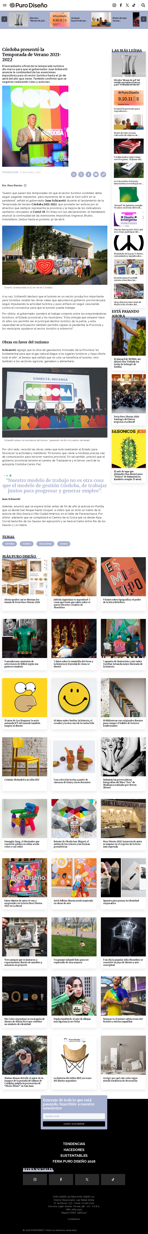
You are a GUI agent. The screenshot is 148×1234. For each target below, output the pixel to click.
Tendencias (60, 3)
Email (96, 174)
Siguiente (144, 19)
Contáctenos (74, 1219)
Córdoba (9, 544)
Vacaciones (45, 544)
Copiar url (103, 174)
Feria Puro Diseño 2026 (78, 7)
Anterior (4, 19)
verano (63, 544)
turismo (27, 544)
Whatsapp (74, 174)
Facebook (121, 5)
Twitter (128, 5)
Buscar (143, 5)
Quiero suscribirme (74, 1124)
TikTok (134, 5)
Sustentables (95, 3)
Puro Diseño (14, 185)
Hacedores (77, 3)
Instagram (115, 5)
